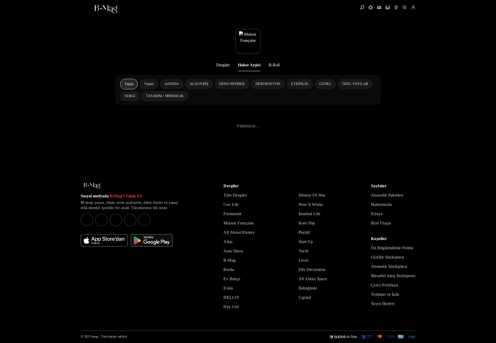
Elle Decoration (312, 269)
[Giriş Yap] (413, 7)
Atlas (228, 241)
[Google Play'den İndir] (152, 240)
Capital (305, 297)
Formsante (232, 214)
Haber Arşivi (249, 65)
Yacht (303, 251)
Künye (377, 214)
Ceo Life (231, 204)
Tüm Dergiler (235, 195)
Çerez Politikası (384, 285)
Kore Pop (307, 223)
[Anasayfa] (370, 7)
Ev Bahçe (231, 279)
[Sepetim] (404, 7)
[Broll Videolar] (396, 7)
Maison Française (238, 223)
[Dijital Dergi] (387, 7)
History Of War (312, 195)
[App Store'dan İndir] (104, 240)
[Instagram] (87, 220)
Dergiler (223, 65)
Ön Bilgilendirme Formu (392, 248)
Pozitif (304, 232)
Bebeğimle (308, 288)
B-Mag (229, 260)
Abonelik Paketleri (387, 195)
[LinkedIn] (130, 220)
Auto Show (233, 251)
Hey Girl (231, 307)
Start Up (306, 241)
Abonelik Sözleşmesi (389, 266)
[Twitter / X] (116, 220)
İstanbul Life (310, 214)
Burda (228, 269)
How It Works (311, 204)
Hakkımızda (381, 204)
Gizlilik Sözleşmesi (387, 257)
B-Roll (274, 65)
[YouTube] (101, 220)
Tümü (129, 84)
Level (303, 260)
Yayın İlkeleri (382, 303)
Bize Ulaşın (381, 223)
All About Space (313, 279)
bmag (94, 336)
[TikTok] (144, 220)
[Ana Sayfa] (92, 186)
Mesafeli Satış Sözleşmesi (393, 276)
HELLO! (231, 297)
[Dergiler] (379, 7)
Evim (228, 288)
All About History (239, 232)
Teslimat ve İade (385, 294)
